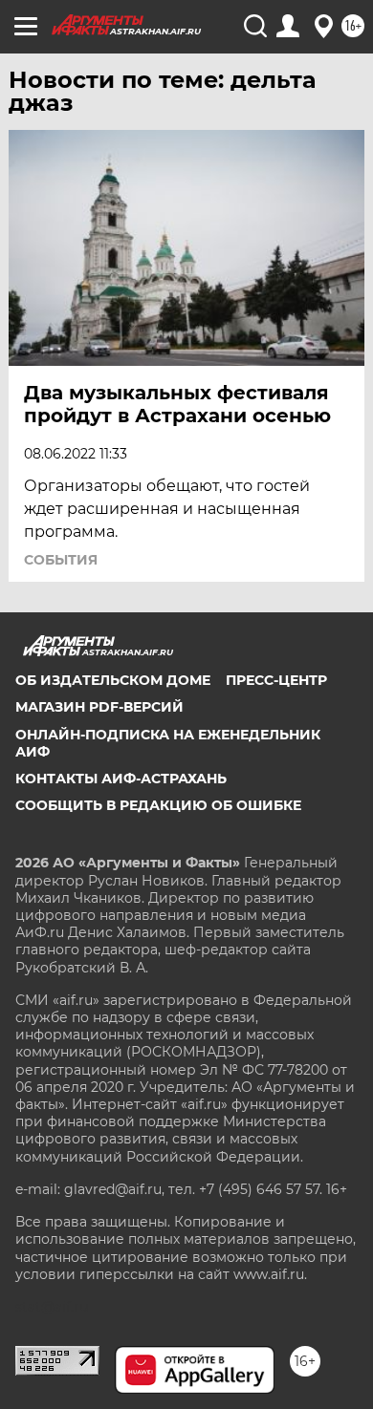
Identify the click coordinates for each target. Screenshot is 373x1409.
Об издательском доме (112, 680)
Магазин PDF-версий (99, 706)
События (61, 559)
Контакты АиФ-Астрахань (121, 778)
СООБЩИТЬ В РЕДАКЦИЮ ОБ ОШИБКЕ (158, 805)
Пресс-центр (276, 680)
